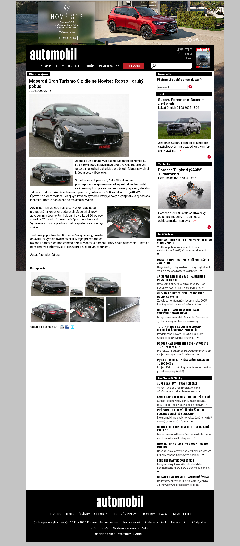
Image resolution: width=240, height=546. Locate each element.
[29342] (88, 321)
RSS (93, 528)
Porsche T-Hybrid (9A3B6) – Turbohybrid (182, 172)
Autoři (145, 528)
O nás (188, 58)
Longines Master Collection (175, 460)
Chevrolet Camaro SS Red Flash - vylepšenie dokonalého (179, 311)
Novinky (46, 66)
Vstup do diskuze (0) (44, 327)
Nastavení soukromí (126, 528)
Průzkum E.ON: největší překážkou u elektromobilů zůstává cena (180, 412)
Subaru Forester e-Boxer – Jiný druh (181, 101)
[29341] (50, 321)
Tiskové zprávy (124, 514)
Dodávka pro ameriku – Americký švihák (183, 477)
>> (179, 150)
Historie (74, 66)
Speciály (89, 66)
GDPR (105, 528)
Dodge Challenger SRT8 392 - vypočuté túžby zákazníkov (182, 345)
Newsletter (184, 49)
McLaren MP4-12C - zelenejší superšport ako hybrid (184, 261)
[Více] (209, 157)
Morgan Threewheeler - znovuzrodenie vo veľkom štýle (184, 241)
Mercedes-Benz (109, 66)
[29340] (103, 294)
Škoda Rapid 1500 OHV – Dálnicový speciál (184, 397)
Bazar (164, 514)
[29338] (50, 294)
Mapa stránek (131, 522)
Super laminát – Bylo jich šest (177, 383)
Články (84, 514)
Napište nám (179, 522)
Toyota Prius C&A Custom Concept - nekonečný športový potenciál (180, 328)
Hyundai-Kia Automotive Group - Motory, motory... (183, 445)
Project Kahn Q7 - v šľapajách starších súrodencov (183, 361)
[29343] (123, 321)
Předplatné (184, 53)
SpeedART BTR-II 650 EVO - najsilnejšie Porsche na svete (181, 278)
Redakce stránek (156, 522)
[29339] (77, 294)
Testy (60, 66)
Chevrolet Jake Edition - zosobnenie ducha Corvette (180, 295)
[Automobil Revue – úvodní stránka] (58, 75)
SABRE (137, 534)
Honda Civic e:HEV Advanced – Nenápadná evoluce (183, 428)
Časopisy (147, 514)
